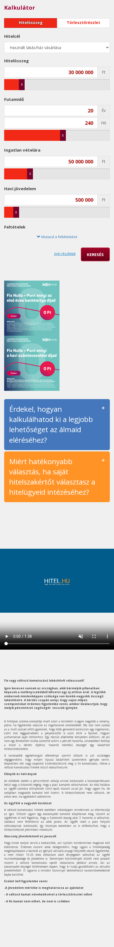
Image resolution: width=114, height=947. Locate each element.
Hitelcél (12, 36)
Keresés (95, 254)
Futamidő (14, 99)
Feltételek (14, 227)
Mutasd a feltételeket (58, 236)
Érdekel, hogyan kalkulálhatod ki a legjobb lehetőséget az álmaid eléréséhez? (51, 424)
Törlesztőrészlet (83, 22)
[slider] (22, 84)
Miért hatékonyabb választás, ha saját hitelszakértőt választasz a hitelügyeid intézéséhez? (52, 476)
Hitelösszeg (31, 22)
